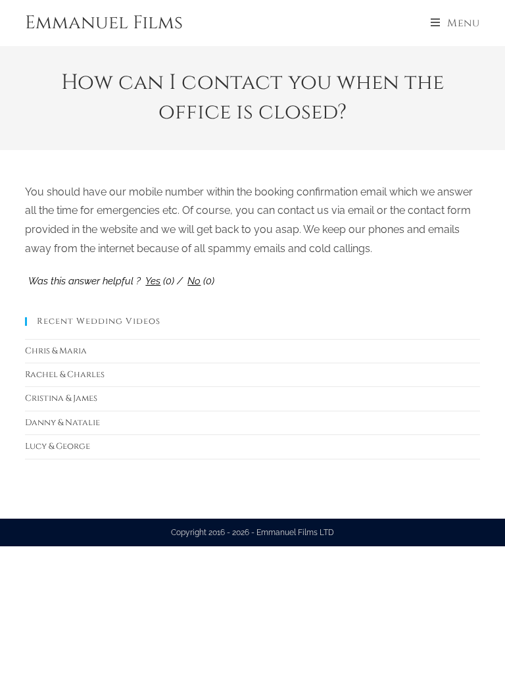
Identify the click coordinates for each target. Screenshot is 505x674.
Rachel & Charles (65, 374)
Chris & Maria (56, 351)
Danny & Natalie (62, 422)
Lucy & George (57, 446)
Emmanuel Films (104, 23)
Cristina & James (61, 398)
